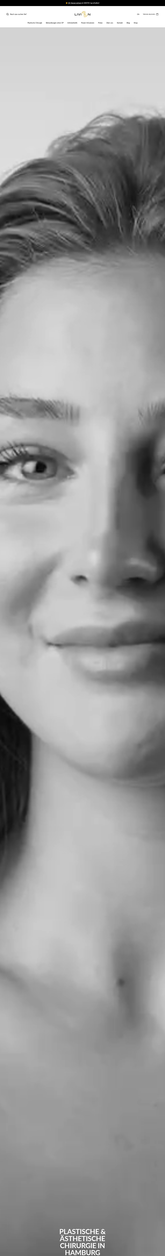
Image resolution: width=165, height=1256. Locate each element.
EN (138, 14)
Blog (128, 23)
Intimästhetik (72, 23)
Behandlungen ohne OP (55, 23)
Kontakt (120, 23)
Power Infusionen (87, 23)
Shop (136, 23)
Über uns (109, 23)
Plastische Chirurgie (35, 23)
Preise (100, 23)
